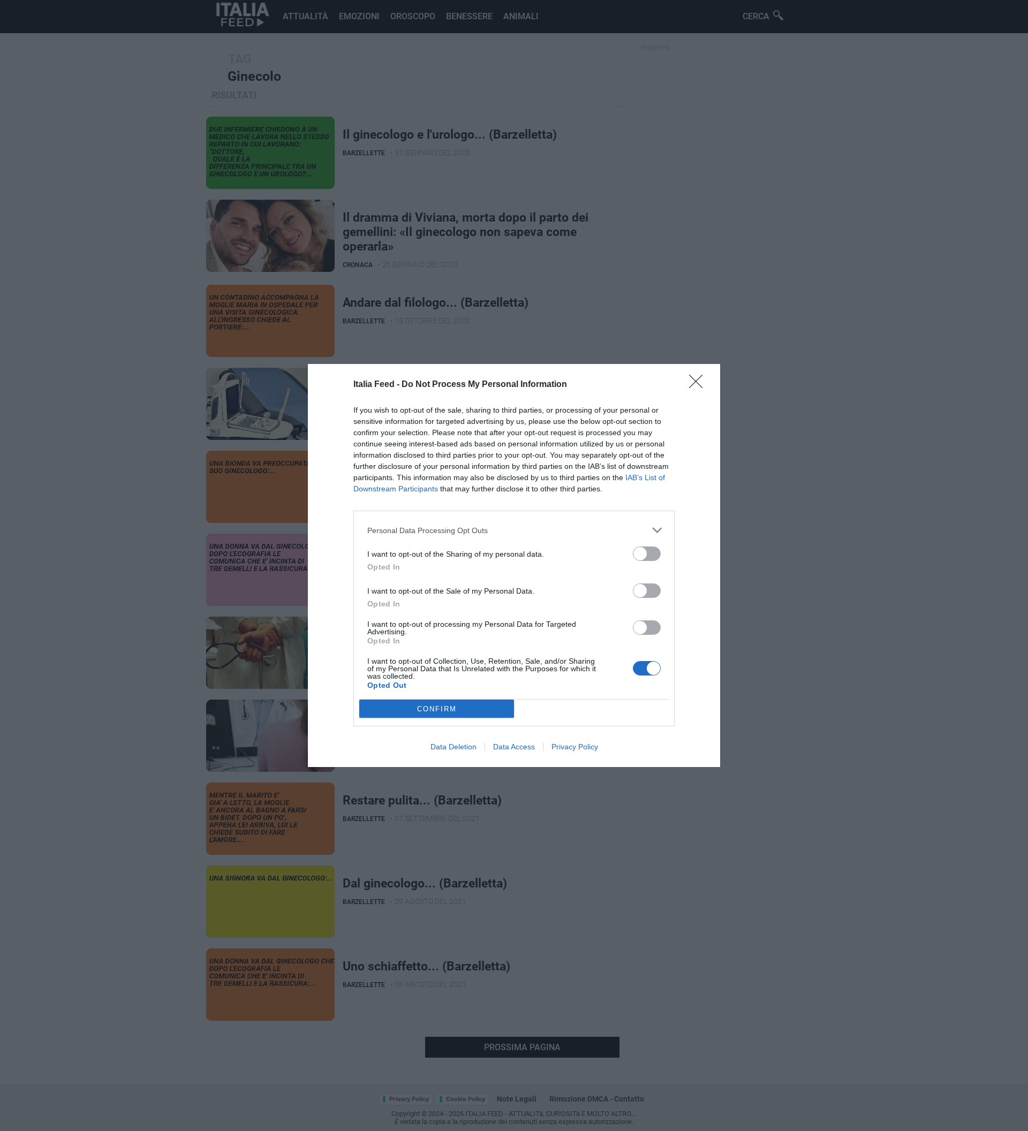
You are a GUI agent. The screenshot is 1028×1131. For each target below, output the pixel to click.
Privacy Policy (574, 746)
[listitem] (514, 530)
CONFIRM (437, 709)
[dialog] (514, 565)
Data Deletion (453, 746)
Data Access (514, 746)
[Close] (699, 385)
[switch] (647, 553)
